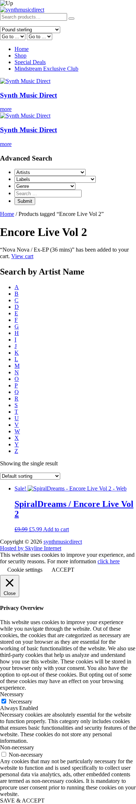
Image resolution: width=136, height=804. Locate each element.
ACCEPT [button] (62, 570)
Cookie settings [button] (24, 570)
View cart (22, 256)
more (6, 109)
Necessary (20, 701)
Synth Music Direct (28, 95)
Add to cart (56, 529)
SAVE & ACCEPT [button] (22, 800)
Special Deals (30, 62)
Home (22, 49)
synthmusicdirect (63, 542)
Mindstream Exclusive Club (46, 69)
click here (109, 561)
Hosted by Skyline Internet (30, 548)
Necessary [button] (12, 694)
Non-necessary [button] (17, 747)
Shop (20, 55)
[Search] (71, 18)
